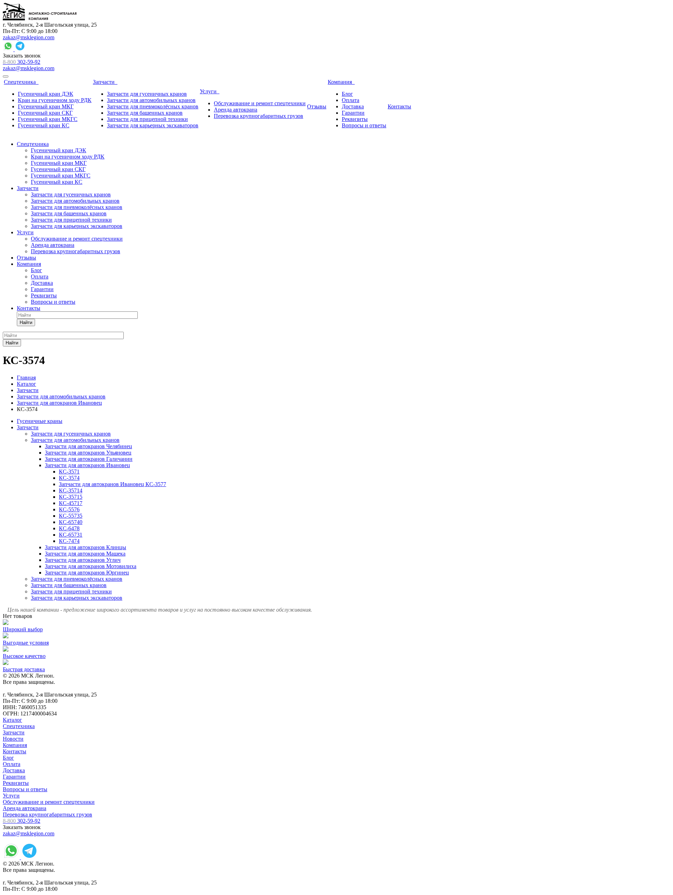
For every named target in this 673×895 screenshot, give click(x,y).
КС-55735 (70, 516)
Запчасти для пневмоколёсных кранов (76, 579)
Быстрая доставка (24, 669)
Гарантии (14, 777)
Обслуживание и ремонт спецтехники (49, 802)
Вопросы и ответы (25, 789)
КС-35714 (70, 490)
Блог (8, 758)
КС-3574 (69, 478)
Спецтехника (19, 726)
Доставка (14, 770)
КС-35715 (70, 497)
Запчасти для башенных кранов (69, 585)
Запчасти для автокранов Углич (83, 560)
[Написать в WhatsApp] (9, 49)
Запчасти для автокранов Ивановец (87, 465)
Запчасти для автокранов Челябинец (88, 446)
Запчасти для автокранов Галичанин (88, 459)
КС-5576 (69, 509)
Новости (13, 739)
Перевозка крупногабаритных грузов (47, 814)
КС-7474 (69, 541)
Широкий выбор (23, 629)
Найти (26, 322)
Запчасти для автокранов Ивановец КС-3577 (112, 484)
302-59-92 (21, 62)
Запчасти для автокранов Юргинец (87, 573)
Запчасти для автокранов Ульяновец (88, 453)
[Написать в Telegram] (20, 49)
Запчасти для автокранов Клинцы (85, 547)
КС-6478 (69, 528)
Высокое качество (24, 656)
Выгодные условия (26, 643)
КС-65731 (70, 535)
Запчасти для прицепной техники (71, 591)
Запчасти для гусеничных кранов (71, 434)
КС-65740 (70, 522)
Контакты (14, 751)
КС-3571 (69, 472)
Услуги (11, 796)
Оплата (11, 764)
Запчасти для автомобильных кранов (75, 440)
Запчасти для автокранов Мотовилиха (90, 566)
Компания (15, 745)
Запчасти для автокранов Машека (85, 554)
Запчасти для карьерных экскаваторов (76, 598)
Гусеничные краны (39, 421)
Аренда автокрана (24, 808)
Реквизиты (16, 783)
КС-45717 (70, 503)
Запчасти (28, 427)
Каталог (12, 720)
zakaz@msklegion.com (28, 37)
